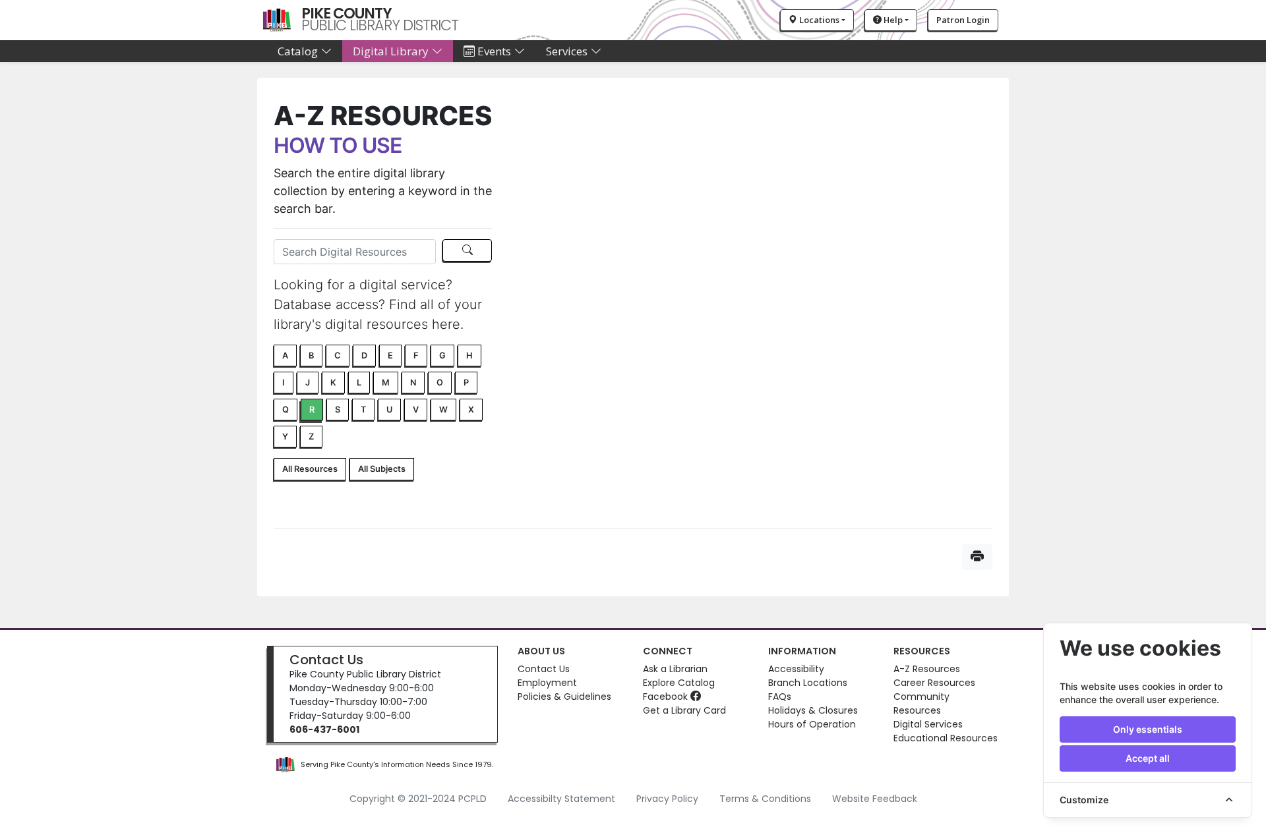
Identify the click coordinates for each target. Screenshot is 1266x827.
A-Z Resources (926, 668)
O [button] (440, 382)
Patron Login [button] (963, 20)
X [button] (471, 409)
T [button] (363, 409)
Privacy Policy (667, 798)
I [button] (283, 382)
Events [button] (494, 51)
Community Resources (921, 703)
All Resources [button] (310, 469)
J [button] (307, 382)
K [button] (333, 382)
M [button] (386, 382)
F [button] (416, 355)
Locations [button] (818, 20)
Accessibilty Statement (561, 798)
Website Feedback (874, 798)
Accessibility (796, 668)
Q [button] (285, 409)
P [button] (466, 382)
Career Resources (934, 682)
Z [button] (311, 437)
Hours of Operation (812, 724)
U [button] (389, 409)
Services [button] (568, 51)
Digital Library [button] (392, 51)
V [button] (416, 409)
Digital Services (928, 724)
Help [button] (892, 20)
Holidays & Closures (813, 710)
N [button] (413, 382)
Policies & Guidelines (564, 696)
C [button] (337, 355)
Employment (547, 682)
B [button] (311, 355)
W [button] (443, 409)
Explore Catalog (679, 682)
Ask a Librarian (675, 668)
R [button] (312, 409)
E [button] (390, 355)
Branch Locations (807, 682)
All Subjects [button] (382, 469)
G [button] (442, 355)
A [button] (285, 355)
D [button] (364, 355)
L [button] (359, 382)
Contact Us (326, 659)
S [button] (337, 409)
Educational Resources (945, 738)
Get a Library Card (684, 710)
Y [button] (285, 437)
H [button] (469, 355)
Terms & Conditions (765, 798)
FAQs (779, 696)
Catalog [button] (299, 51)
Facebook (666, 696)
